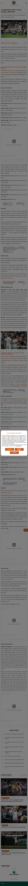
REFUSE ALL (9, 449)
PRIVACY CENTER (19, 449)
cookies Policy (18, 445)
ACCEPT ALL (14, 452)
